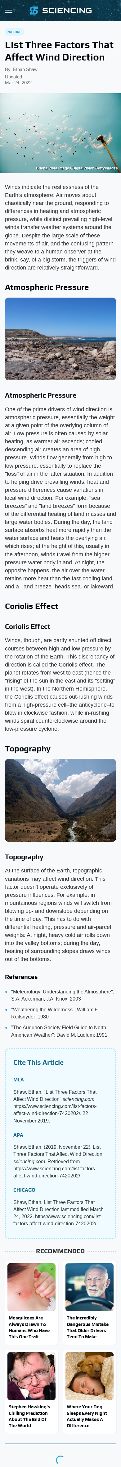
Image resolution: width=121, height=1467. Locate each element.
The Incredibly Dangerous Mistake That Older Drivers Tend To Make (88, 1327)
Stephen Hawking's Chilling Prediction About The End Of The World (29, 1416)
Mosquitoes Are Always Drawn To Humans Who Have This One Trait (29, 1327)
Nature (14, 32)
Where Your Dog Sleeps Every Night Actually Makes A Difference (87, 1416)
